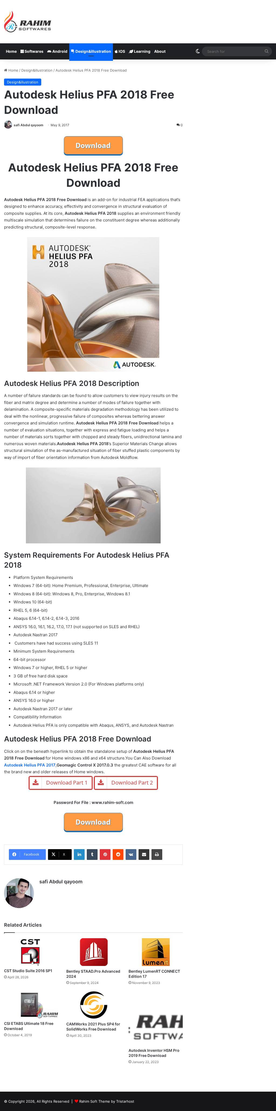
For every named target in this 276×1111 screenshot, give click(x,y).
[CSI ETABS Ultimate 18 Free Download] (31, 1004)
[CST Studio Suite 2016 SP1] (31, 951)
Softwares (33, 51)
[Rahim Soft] (27, 22)
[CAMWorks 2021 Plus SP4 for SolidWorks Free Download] (93, 1005)
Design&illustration (93, 51)
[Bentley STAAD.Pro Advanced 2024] (93, 952)
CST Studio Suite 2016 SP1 (28, 970)
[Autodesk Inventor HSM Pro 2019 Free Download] (156, 1018)
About (159, 51)
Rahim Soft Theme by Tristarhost (106, 1101)
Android (59, 51)
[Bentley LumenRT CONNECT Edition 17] (156, 952)
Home (11, 51)
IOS (121, 51)
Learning (141, 51)
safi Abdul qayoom (28, 125)
